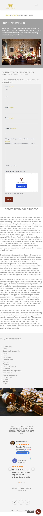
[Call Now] (38, 512)
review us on (21, 452)
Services (15, 15)
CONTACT (14, 427)
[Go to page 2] (21, 482)
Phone (9, 118)
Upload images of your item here (15, 171)
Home (8, 15)
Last (6, 97)
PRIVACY (25, 429)
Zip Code (10, 128)
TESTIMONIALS (23, 431)
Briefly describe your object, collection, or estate (20, 140)
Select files (21, 186)
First (6, 89)
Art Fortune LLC (23, 442)
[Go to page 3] (23, 482)
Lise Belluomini (24, 460)
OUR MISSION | (18, 488)
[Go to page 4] (24, 482)
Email (9, 107)
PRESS (22, 427)
